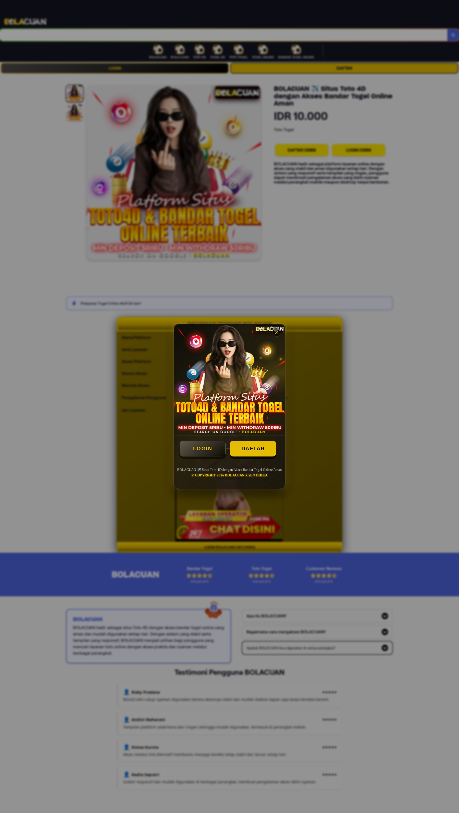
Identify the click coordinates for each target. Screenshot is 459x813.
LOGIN (202, 448)
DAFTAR (253, 448)
